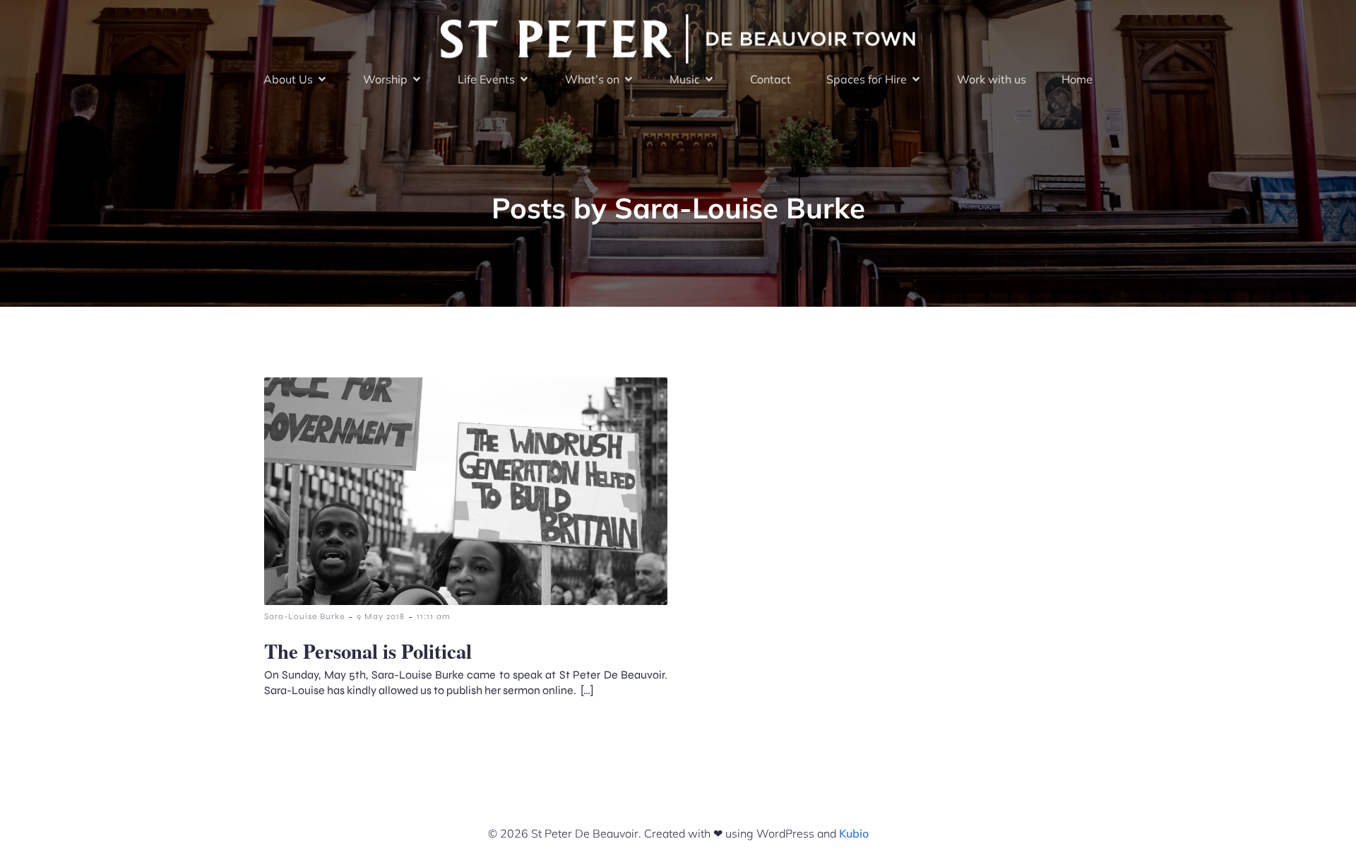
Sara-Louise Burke (304, 616)
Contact (770, 79)
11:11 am (434, 616)
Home (1077, 79)
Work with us (991, 79)
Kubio (854, 833)
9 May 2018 (381, 616)
